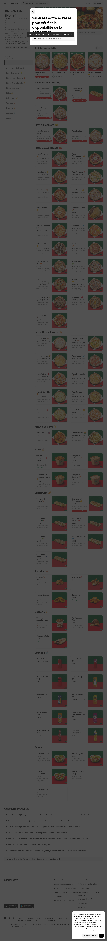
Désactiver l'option (90, 936)
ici (93, 931)
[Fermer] (32, 11)
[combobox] (55, 38)
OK (101, 936)
